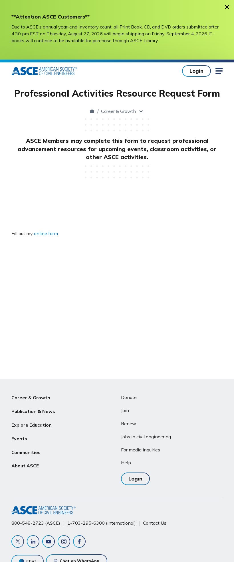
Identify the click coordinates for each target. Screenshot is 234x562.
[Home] (92, 111)
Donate (129, 397)
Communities (26, 452)
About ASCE (25, 466)
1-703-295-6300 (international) (101, 523)
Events (19, 438)
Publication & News (33, 411)
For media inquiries (140, 450)
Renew (128, 423)
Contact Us (154, 523)
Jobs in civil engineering (146, 436)
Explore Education (31, 425)
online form (46, 233)
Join (125, 410)
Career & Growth (118, 111)
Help (126, 462)
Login (196, 71)
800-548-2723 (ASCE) (35, 523)
